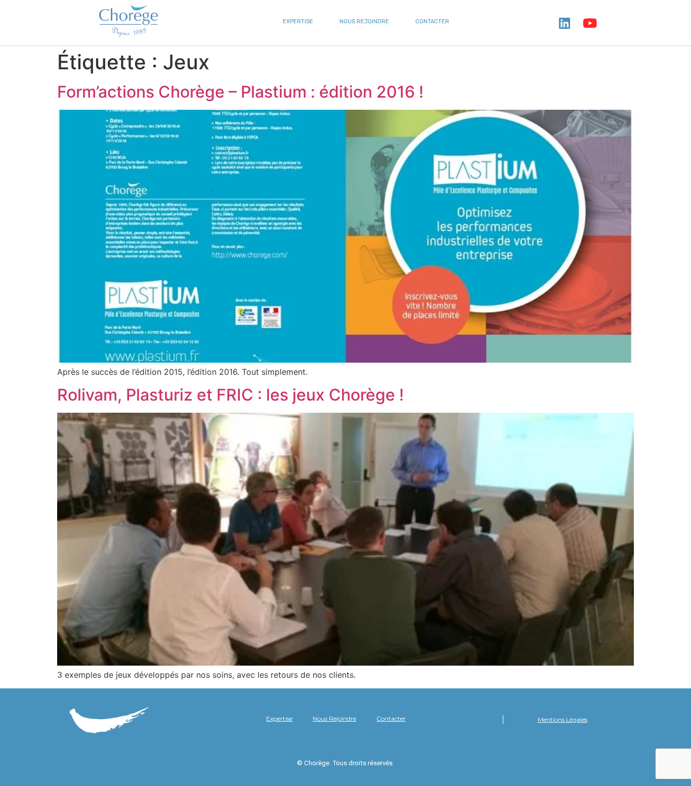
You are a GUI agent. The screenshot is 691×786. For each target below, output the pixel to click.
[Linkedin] (564, 22)
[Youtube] (589, 22)
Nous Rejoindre (364, 21)
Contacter (432, 21)
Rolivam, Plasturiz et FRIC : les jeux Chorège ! (230, 395)
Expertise (298, 21)
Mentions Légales (562, 719)
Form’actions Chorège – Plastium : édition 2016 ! (240, 92)
